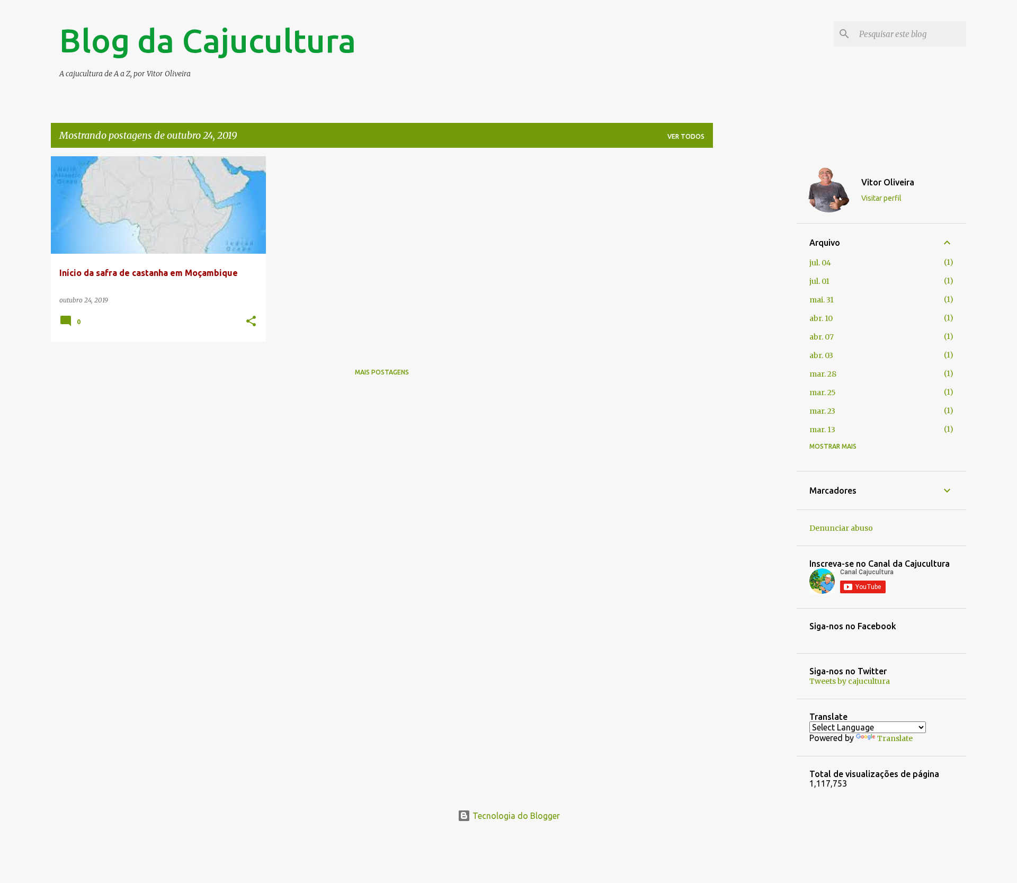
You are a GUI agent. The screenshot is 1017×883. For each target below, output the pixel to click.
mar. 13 (822, 429)
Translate (895, 738)
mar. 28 (822, 374)
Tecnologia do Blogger (515, 815)
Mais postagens (382, 372)
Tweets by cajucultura (849, 681)
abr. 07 (821, 337)
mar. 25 (822, 392)
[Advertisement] (755, 315)
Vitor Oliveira (887, 182)
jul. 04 (820, 262)
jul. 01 (819, 281)
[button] (251, 322)
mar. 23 (822, 411)
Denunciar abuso (841, 528)
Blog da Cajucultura (207, 40)
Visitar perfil (881, 198)
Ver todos (685, 136)
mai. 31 (821, 300)
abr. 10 (821, 318)
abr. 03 (821, 355)
